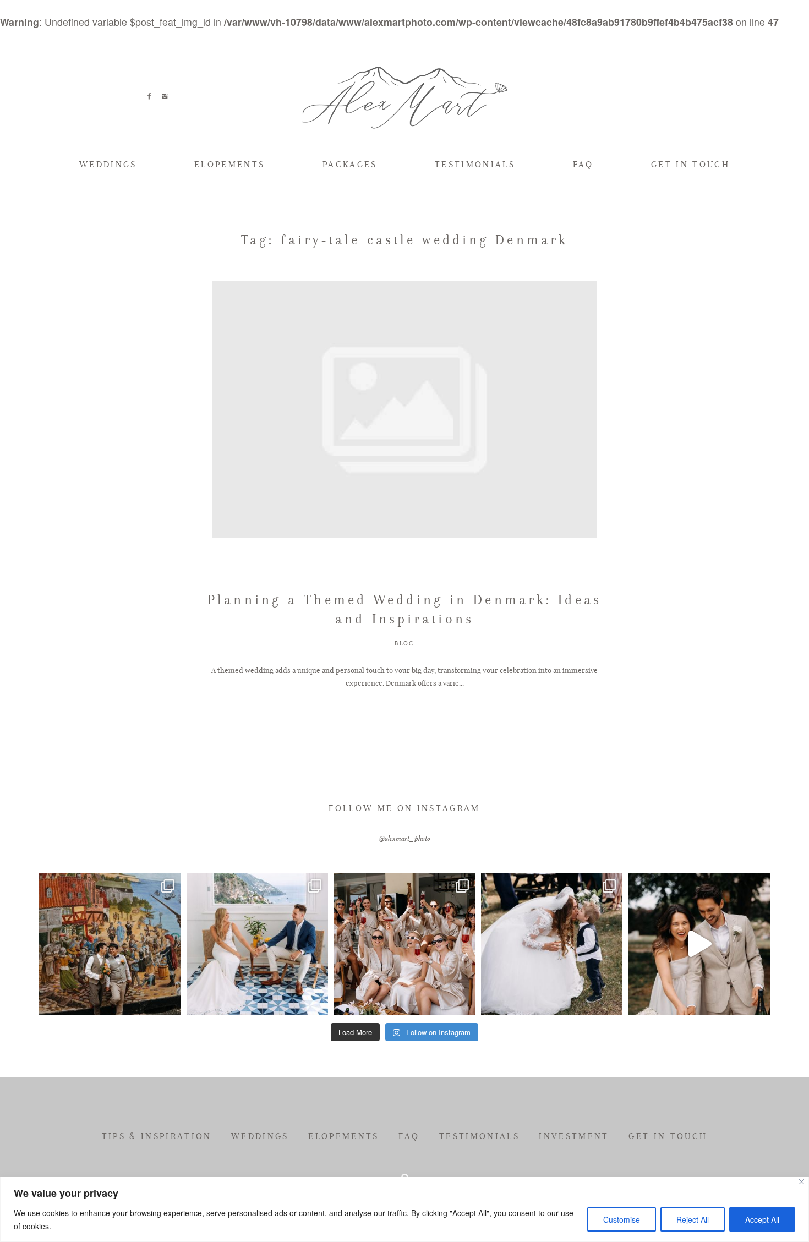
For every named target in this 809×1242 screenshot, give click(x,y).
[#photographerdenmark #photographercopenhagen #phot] (699, 944)
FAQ (583, 164)
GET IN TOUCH (690, 164)
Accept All (762, 1219)
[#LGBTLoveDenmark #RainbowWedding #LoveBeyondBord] (110, 944)
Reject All (692, 1219)
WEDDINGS (108, 164)
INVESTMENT (574, 1136)
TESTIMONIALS (475, 164)
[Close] (801, 1181)
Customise (621, 1219)
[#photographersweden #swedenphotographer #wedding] (552, 944)
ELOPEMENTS (229, 164)
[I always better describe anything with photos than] (404, 944)
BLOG (404, 643)
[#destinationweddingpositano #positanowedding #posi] (258, 944)
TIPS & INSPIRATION (157, 1136)
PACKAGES (350, 164)
